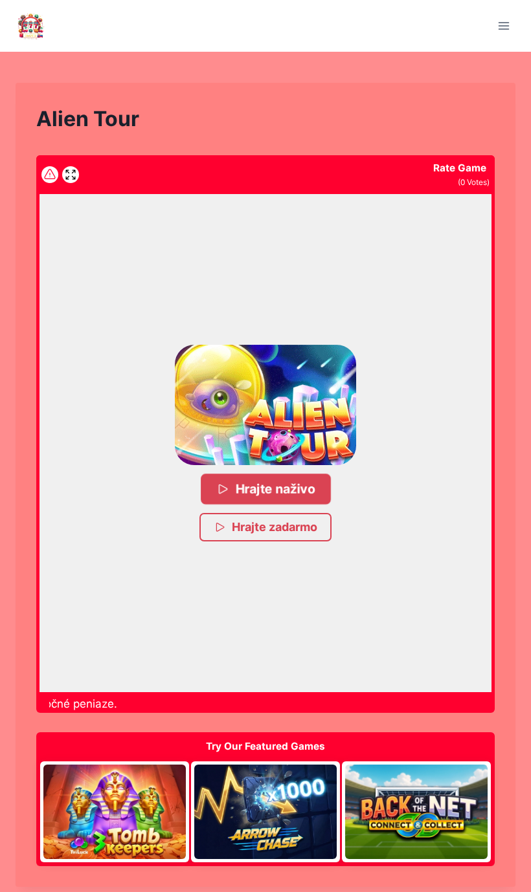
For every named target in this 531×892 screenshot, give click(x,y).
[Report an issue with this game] (49, 174)
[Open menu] (503, 26)
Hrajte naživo (275, 488)
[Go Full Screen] (70, 174)
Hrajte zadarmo (274, 527)
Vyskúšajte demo (114, 811)
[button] (265, 405)
